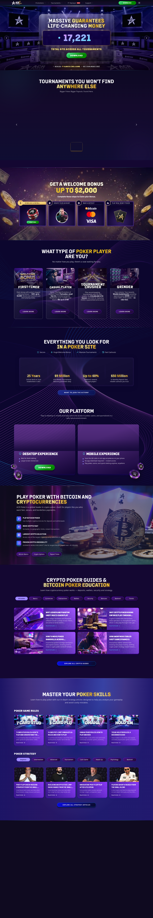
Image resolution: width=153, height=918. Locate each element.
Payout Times (54, 554)
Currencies (49, 598)
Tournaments (56, 3)
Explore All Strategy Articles (76, 805)
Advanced (53, 760)
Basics (35, 598)
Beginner (23, 760)
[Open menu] (139, 3)
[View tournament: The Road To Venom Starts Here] (76, 146)
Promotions (40, 3)
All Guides (21, 598)
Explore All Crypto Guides (76, 663)
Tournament (69, 760)
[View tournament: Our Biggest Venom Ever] (90, 146)
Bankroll (118, 598)
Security (90, 598)
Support (88, 3)
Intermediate (38, 760)
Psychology (114, 760)
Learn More (117, 136)
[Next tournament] (136, 125)
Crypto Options (39, 554)
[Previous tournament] (16, 125)
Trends (131, 598)
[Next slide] (146, 38)
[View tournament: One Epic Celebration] (63, 146)
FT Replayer (74, 3)
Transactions (62, 598)
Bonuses (104, 598)
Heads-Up (99, 760)
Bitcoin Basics (23, 554)
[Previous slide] (6, 38)
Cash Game (84, 760)
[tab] (57, 66)
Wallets (76, 598)
